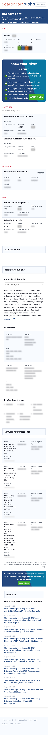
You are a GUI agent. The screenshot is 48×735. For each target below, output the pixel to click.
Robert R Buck (9, 525)
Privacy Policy (22, 720)
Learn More (36, 96)
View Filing (8, 319)
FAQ (30, 720)
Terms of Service (8, 720)
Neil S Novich (9, 444)
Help (35, 720)
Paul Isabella (9, 469)
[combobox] (40, 5)
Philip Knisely (9, 496)
